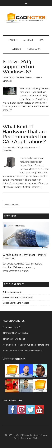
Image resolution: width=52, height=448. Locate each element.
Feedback (34, 435)
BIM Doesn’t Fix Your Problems (18, 297)
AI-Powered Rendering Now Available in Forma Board (26, 345)
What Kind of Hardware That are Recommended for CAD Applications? (25, 134)
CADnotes (26, 18)
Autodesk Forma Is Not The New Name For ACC (23, 351)
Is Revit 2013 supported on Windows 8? (18, 66)
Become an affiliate (29, 438)
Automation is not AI (12, 292)
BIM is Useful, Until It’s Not (16, 303)
